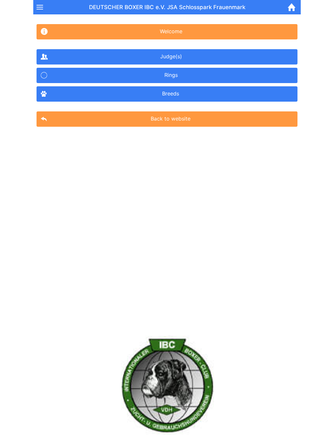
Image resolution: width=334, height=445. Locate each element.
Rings (171, 75)
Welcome (171, 31)
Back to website (170, 118)
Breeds (170, 93)
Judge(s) (171, 56)
